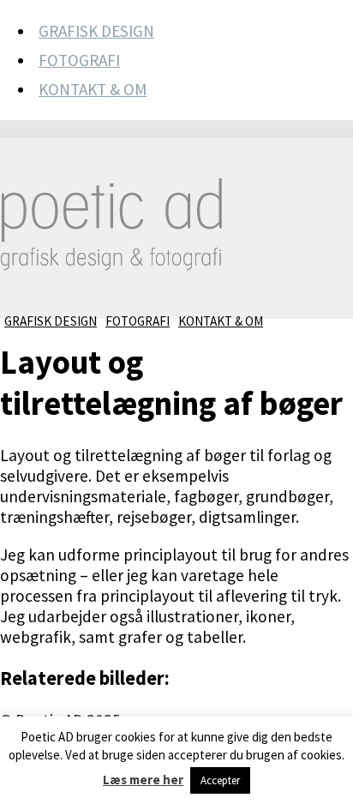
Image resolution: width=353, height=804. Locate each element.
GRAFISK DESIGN (96, 31)
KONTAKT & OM (93, 89)
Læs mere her (143, 779)
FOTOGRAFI (79, 60)
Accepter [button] (220, 780)
